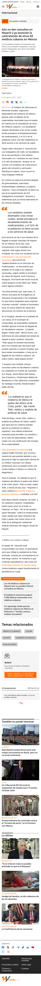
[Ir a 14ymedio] (13, 6)
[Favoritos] (3, 102)
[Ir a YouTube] (33, 947)
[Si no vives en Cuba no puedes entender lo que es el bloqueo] (20, 848)
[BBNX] (11, 979)
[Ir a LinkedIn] (28, 947)
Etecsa (28, 2)
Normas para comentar (26, 960)
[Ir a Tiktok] (23, 947)
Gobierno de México (25, 638)
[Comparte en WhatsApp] (21, 102)
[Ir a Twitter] (8, 947)
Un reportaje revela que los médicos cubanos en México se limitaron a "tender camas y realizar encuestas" (18, 610)
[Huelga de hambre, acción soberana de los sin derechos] (20, 881)
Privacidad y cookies (10, 965)
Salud (22, 2)
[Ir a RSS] (9, 951)
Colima (29, 631)
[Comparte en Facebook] (12, 102)
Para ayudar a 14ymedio (17, 21)
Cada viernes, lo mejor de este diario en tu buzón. (20, 675)
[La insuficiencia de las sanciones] (20, 913)
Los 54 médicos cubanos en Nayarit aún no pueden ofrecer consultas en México (18, 586)
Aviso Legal (26, 965)
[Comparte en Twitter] (16, 102)
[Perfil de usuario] (38, 6)
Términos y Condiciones (7, 970)
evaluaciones (9, 644)
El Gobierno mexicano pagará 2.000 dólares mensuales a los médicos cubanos (18, 597)
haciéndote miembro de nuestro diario (19, 565)
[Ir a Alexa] (3, 951)
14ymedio (6, 959)
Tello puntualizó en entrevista (15, 450)
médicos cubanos (11, 631)
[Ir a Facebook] (3, 947)
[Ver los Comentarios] (7, 102)
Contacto (25, 969)
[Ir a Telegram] (18, 947)
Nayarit (6, 638)
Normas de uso (33, 688)
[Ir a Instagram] (13, 947)
